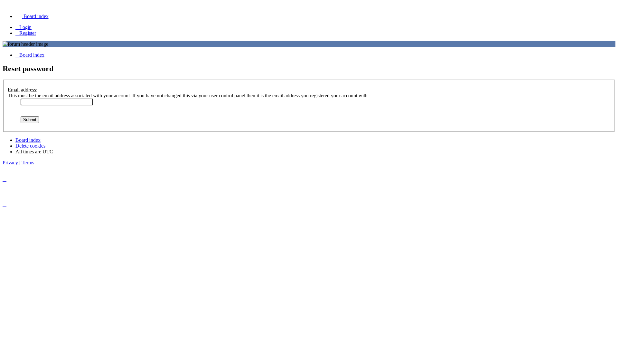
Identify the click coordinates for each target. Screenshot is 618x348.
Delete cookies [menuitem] (30, 146)
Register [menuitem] (27, 33)
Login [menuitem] (25, 27)
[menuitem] (32, 16)
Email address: (22, 89)
